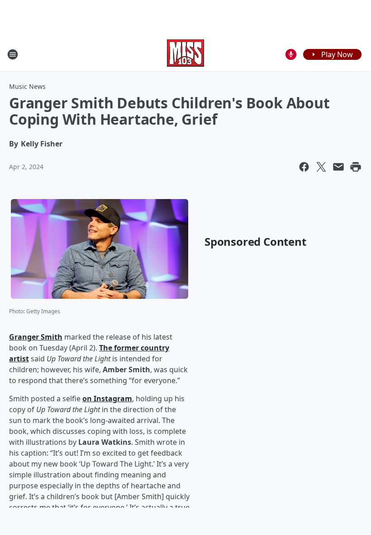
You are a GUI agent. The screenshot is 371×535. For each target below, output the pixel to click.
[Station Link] (185, 54)
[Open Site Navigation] (12, 54)
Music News (27, 86)
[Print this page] (355, 166)
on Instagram (107, 399)
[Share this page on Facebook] (304, 166)
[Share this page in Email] (338, 166)
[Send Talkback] (290, 54)
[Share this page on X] (321, 166)
